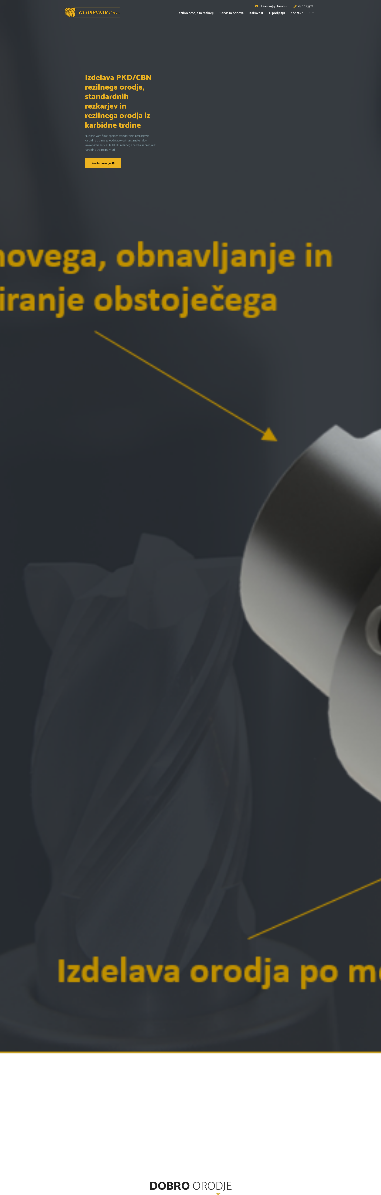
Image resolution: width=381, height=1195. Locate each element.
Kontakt (297, 13)
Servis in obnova (231, 13)
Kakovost (256, 13)
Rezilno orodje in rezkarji (195, 13)
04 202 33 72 (305, 6)
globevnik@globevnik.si (273, 6)
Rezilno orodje (102, 163)
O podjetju (277, 13)
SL (310, 13)
